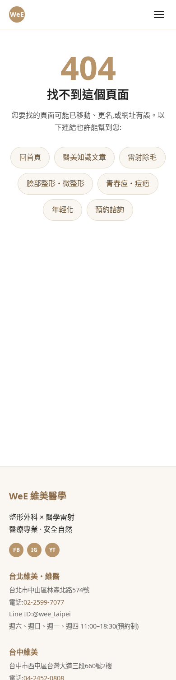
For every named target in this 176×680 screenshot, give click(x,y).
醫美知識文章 (84, 157)
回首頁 (30, 157)
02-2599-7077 (43, 602)
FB (16, 550)
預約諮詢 (109, 209)
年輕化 (63, 209)
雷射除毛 (142, 157)
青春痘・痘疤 (127, 183)
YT (52, 550)
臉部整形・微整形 (55, 183)
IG (34, 550)
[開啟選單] (159, 14)
